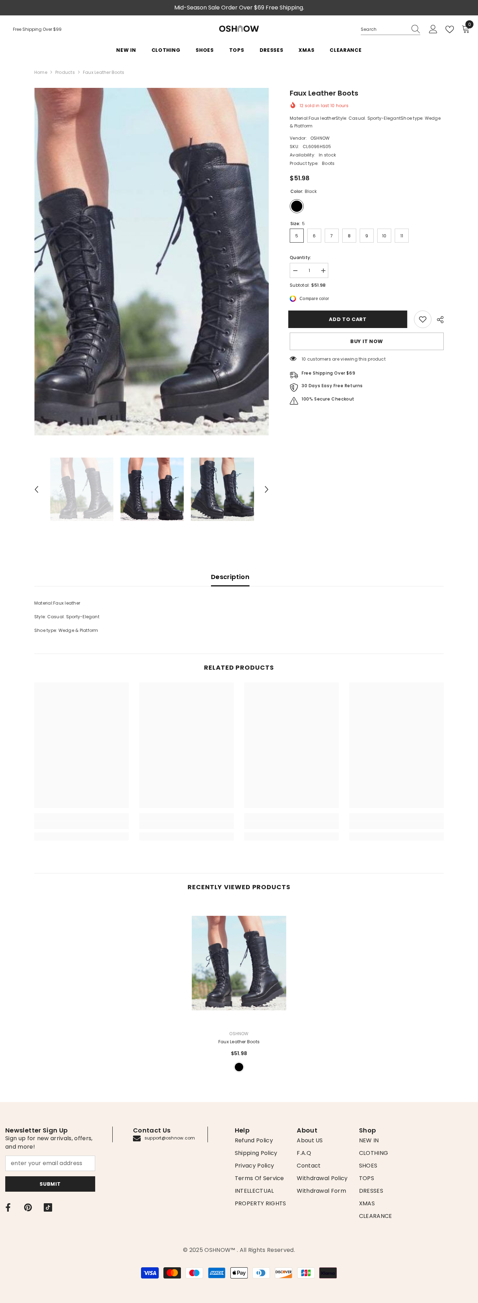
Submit (50, 1183)
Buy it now (366, 341)
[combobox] (384, 29)
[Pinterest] (28, 1207)
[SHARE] (437, 319)
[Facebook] (8, 1207)
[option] (151, 262)
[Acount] (433, 29)
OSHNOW (320, 138)
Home (40, 72)
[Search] (390, 29)
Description (230, 576)
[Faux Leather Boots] (239, 963)
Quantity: (300, 257)
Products (65, 72)
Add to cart (349, 319)
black (239, 1067)
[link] (422, 319)
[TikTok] (48, 1207)
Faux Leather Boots (239, 1042)
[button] (36, 489)
